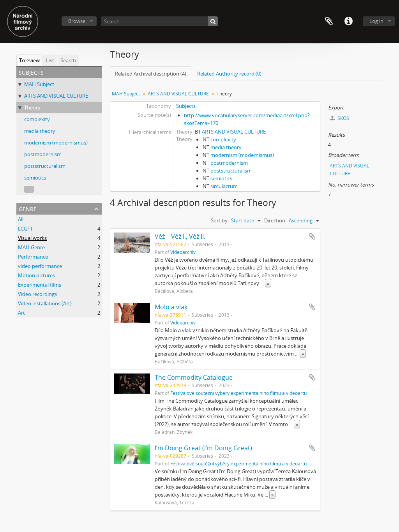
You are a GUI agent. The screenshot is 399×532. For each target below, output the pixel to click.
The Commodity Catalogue (194, 377)
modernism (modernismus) (56, 142)
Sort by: (220, 220)
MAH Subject (39, 84)
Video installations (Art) (45, 303)
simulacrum (224, 186)
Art (21, 312)
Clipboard (329, 21)
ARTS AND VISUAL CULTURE (56, 95)
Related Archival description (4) (150, 73)
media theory (39, 130)
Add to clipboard (312, 236)
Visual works (32, 237)
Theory (32, 107)
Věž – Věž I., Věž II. (180, 236)
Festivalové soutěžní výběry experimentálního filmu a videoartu (238, 393)
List (50, 60)
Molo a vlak (171, 307)
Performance (33, 256)
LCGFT (25, 228)
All (20, 219)
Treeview (29, 60)
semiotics (35, 177)
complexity (37, 119)
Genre (28, 208)
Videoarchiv (183, 252)
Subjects (186, 105)
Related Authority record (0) (229, 73)
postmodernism (43, 154)
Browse (76, 21)
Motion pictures (36, 275)
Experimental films (39, 284)
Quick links (348, 21)
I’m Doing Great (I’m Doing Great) (203, 448)
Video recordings (37, 294)
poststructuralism (44, 165)
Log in (376, 21)
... (29, 189)
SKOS (342, 118)
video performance (40, 266)
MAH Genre (31, 247)
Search (68, 60)
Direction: (275, 220)
